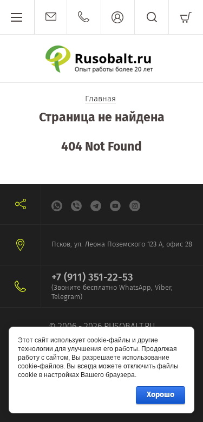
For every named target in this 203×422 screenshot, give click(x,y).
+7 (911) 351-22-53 (92, 277)
